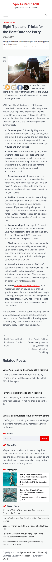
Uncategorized (9, 22)
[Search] (46, 15)
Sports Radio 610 (26, 4)
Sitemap (42, 552)
